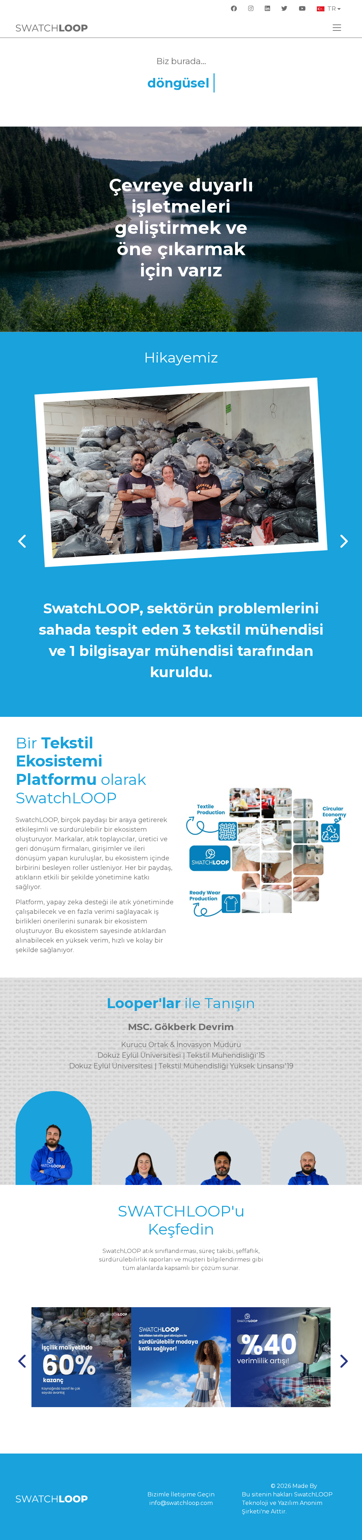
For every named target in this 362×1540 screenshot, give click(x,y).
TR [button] (331, 8)
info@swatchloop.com (181, 1503)
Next (341, 537)
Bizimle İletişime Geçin (181, 1494)
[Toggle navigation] (336, 27)
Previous (20, 537)
